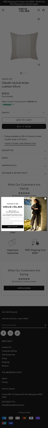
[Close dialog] (45, 198)
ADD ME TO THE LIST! (12, 226)
